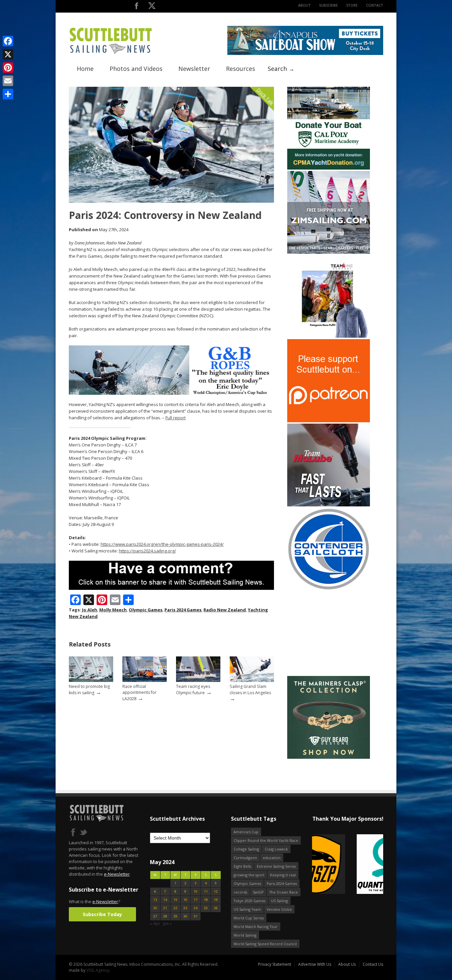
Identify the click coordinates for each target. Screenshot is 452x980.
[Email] (8, 80)
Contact (374, 5)
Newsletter (194, 69)
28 (165, 916)
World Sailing (245, 935)
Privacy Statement (274, 964)
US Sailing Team (247, 909)
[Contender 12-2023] (328, 589)
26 (216, 908)
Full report (175, 418)
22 (175, 908)
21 (165, 908)
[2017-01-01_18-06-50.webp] (347, 864)
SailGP (258, 892)
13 (155, 900)
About (304, 5)
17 (196, 900)
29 (175, 916)
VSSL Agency (97, 970)
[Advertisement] (328, 633)
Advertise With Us (314, 964)
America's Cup (246, 831)
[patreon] (328, 421)
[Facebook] (8, 41)
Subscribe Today (102, 914)
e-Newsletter (117, 874)
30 (185, 916)
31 (196, 916)
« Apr (155, 923)
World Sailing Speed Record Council (265, 943)
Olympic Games (145, 610)
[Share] (8, 94)
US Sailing (279, 900)
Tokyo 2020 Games (249, 900)
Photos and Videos (136, 69)
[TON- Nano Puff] (328, 336)
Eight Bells (242, 866)
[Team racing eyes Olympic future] (198, 680)
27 (155, 916)
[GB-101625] (171, 393)
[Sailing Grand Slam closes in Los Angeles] (252, 680)
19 (216, 900)
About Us (347, 964)
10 (196, 891)
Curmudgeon (245, 857)
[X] (8, 54)
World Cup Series (249, 917)
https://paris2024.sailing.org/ (147, 551)
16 (185, 900)
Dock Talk (265, 96)
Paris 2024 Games (183, 610)
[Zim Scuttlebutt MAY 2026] (328, 252)
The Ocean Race (283, 892)
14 (165, 900)
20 (155, 908)
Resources (240, 69)
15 (175, 900)
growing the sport (249, 874)
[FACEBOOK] (136, 7)
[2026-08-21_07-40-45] (305, 53)
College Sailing (246, 849)
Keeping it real (283, 874)
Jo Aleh (89, 610)
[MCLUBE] (328, 505)
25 (206, 908)
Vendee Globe (279, 909)
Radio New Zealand (224, 610)
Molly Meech (113, 610)
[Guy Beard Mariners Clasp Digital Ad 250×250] (328, 757)
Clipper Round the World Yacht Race (266, 840)
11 (206, 891)
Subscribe (328, 5)
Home (85, 69)
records (240, 892)
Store (352, 5)
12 (216, 891)
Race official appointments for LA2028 (139, 692)
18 (206, 900)
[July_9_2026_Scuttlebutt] (328, 168)
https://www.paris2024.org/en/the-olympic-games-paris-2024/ (162, 544)
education (272, 857)
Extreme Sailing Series (276, 866)
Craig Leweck (276, 849)
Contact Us (373, 964)
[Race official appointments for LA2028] (144, 680)
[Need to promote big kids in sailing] (91, 680)
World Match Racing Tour (256, 926)
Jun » (167, 923)
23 (185, 908)
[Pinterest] (8, 67)
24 (196, 908)
